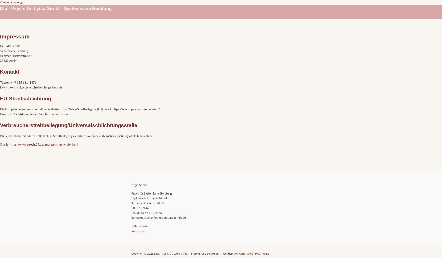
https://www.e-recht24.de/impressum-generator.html (44, 144)
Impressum (138, 231)
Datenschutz (139, 226)
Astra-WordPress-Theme (254, 253)
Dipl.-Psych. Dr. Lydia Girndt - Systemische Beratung (56, 8)
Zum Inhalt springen (12, 2)
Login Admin (139, 185)
